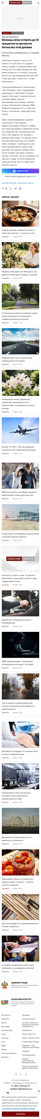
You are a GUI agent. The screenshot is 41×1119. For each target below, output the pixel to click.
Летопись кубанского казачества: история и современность (30, 1024)
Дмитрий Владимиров (10, 37)
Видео (3, 1046)
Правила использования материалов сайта (29, 1060)
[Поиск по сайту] (38, 3)
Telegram (26, 1074)
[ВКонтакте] (6, 188)
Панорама (26, 1015)
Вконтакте (16, 1074)
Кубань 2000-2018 (29, 1034)
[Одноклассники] (11, 188)
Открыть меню (2, 3)
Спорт (3, 1034)
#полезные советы (25, 183)
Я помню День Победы (30, 1042)
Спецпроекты (27, 1030)
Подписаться (22, 171)
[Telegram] (15, 188)
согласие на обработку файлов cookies (18, 1109)
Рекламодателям (28, 1055)
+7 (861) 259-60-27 (20, 1086)
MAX (34, 176)
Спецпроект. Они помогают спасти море (30, 1046)
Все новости (5, 1015)
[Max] (20, 188)
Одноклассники (21, 1074)
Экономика (5, 1026)
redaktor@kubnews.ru (21, 1089)
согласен (20, 1114)
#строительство (9, 183)
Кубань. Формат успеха (31, 1038)
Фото (3, 1042)
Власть (4, 1023)
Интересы (5, 1057)
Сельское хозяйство (9, 1053)
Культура (4, 1038)
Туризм (4, 1049)
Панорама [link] (5, 236)
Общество (6, 33)
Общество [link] (5, 323)
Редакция (25, 1051)
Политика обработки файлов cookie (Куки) (30, 1067)
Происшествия (6, 1030)
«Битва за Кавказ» (29, 1019)
